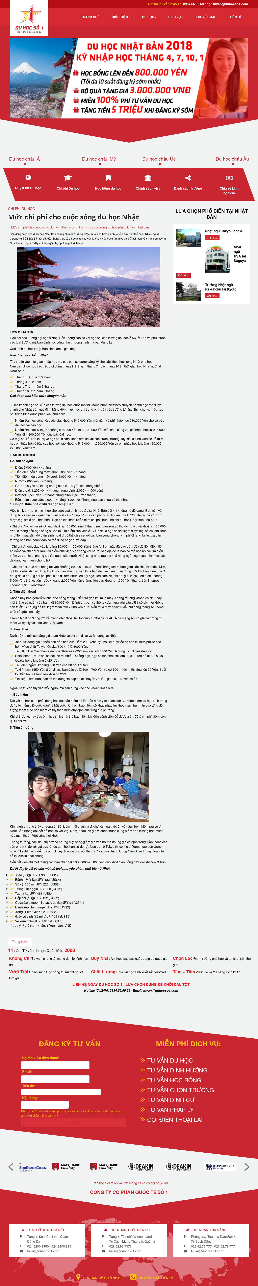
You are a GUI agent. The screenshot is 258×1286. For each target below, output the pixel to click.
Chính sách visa (148, 188)
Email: (26, 1071)
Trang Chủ (90, 17)
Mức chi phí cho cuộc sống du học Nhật (73, 216)
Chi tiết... (212, 237)
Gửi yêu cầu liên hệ (156, 1278)
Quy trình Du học (28, 188)
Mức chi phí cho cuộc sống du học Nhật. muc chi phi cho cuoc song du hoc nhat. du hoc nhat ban (80, 227)
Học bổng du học (108, 188)
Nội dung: (29, 1097)
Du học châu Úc (159, 158)
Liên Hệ (236, 17)
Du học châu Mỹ (99, 158)
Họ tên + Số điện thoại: (40, 1057)
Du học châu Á (24, 158)
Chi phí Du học (68, 188)
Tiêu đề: (28, 1085)
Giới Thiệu (120, 17)
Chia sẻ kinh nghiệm (229, 190)
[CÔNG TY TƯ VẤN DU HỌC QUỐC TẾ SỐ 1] (29, 18)
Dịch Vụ (175, 17)
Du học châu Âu (232, 158)
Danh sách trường (188, 188)
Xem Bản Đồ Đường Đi (102, 1278)
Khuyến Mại (206, 17)
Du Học (148, 17)
